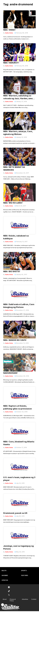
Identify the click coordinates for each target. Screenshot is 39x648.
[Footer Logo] (10, 606)
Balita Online (9, 33)
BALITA (4, 570)
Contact (33, 599)
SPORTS (24, 570)
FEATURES (24, 575)
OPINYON (5, 580)
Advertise (25, 599)
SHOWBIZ (5, 575)
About (4, 599)
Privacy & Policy (13, 600)
